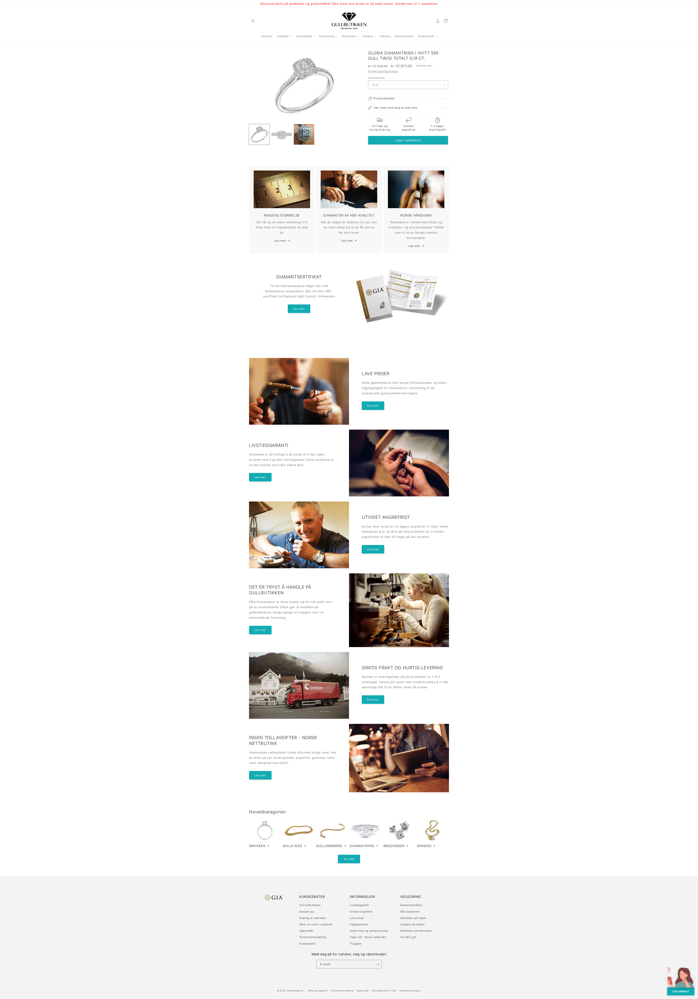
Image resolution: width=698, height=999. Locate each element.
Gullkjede (292, 846)
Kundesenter (307, 943)
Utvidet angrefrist (361, 911)
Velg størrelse (376, 77)
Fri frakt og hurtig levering (383, 71)
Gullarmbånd (329, 846)
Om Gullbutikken (310, 905)
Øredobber (393, 846)
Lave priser (357, 917)
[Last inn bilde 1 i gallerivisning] (259, 134)
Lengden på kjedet (412, 924)
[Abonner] (378, 964)
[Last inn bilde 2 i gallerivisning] (281, 134)
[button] (253, 21)
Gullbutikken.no (295, 990)
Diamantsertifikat (411, 905)
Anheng (424, 846)
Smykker (257, 846)
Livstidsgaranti (359, 905)
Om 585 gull (408, 937)
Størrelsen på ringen (413, 917)
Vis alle (349, 859)
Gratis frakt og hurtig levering (369, 930)
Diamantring (362, 846)
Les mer (280, 240)
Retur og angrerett (318, 990)
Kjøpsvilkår (306, 930)
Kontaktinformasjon (410, 990)
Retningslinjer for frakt (384, 990)
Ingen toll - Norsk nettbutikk (368, 937)
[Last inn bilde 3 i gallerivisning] (304, 134)
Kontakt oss (306, 911)
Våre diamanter (410, 911)
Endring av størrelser (312, 917)
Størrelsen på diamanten (416, 930)
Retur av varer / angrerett (316, 924)
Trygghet (356, 943)
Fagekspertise (359, 924)
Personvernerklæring (312, 937)
